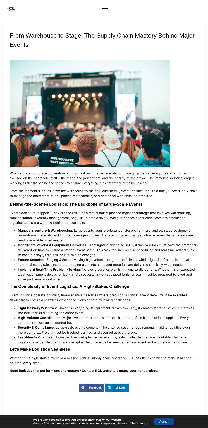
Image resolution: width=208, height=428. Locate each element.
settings (140, 423)
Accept (163, 422)
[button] (105, 9)
